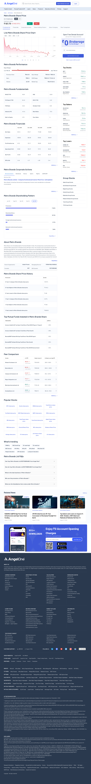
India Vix (70, 668)
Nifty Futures (14, 671)
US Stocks (28, 589)
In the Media (7, 584)
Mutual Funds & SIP (19, 9)
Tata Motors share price (10, 640)
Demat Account (70, 578)
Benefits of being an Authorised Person (34, 616)
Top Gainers (49, 619)
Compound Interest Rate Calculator (54, 589)
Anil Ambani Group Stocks (69, 185)
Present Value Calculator (52, 595)
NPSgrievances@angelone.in (10, 753)
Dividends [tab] (18, 173)
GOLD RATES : (7, 677)
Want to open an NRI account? (73, 59)
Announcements (50, 612)
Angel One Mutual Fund (21, 686)
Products (40, 9)
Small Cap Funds (39, 689)
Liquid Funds (31, 689)
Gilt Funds (56, 689)
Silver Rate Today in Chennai (51, 680)
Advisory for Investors (55, 767)
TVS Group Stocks (67, 205)
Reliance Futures (45, 671)
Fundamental (6, 27)
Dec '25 (21, 201)
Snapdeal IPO (70, 621)
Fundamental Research (10, 616)
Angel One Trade (23, 658)
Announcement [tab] (9, 173)
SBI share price (29, 640)
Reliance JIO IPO (70, 612)
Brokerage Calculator (51, 576)
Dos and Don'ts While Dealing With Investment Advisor (59, 765)
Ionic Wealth (25, 655)
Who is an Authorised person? (32, 614)
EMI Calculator (50, 602)
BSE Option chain (63, 674)
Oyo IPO (69, 614)
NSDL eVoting (80, 767)
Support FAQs (29, 649)
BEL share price (50, 642)
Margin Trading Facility (42, 658)
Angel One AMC (18, 655)
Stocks (27, 576)
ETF (27, 591)
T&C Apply (80, 765)
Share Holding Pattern (40, 27)
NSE (16, 18)
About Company (53, 27)
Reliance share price (71, 635)
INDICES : (6, 668)
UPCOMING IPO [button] (71, 608)
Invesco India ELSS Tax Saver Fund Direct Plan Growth (19, 330)
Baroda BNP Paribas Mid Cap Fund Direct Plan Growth (19, 342)
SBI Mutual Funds (32, 686)
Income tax (69, 595)
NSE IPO (69, 610)
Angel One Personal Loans (33, 767)
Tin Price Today (70, 683)
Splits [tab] (31, 173)
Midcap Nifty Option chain (40, 674)
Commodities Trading (72, 591)
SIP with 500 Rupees (30, 582)
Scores (44, 765)
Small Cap (6, 21)
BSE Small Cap (16, 445)
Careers (6, 589)
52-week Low (49, 618)
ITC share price (70, 639)
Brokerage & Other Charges (11, 578)
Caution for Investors (31, 769)
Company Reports (9, 619)
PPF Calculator (50, 601)
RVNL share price (29, 639)
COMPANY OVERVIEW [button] (10, 575)
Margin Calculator (9, 451)
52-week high (26, 445)
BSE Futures (53, 671)
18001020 (21, 649)
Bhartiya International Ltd (12, 385)
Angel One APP (15, 658)
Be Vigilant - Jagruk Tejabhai (11, 623)
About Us (7, 580)
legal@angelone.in (41, 757)
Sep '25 (15, 201)
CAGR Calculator (50, 584)
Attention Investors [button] (10, 696)
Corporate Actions (26, 27)
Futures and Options (30, 587)
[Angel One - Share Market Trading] (11, 3)
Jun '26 (34, 201)
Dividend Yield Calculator (52, 586)
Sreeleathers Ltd (9, 391)
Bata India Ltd (9, 368)
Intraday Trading (71, 584)
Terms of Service (38, 760)
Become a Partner (50, 9)
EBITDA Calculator (50, 597)
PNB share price (50, 639)
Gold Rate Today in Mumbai (18, 677)
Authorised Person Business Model (33, 621)
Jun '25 (8, 201)
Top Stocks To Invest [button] (11, 633)
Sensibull (13, 661)
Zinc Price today (40, 683)
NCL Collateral (64, 767)
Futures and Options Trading (73, 593)
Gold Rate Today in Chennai (45, 677)
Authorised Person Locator (32, 627)
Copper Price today (17, 683)
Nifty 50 (24, 448)
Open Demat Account (63, 3)
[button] (30, 461)
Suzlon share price (9, 637)
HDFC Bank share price (31, 635)
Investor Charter (44, 767)
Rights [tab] (38, 173)
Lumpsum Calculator (33, 451)
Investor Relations (9, 586)
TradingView (34, 661)
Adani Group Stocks (68, 182)
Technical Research (9, 618)
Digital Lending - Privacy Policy (19, 767)
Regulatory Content (19, 765)
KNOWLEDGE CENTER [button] (72, 575)
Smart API (51, 658)
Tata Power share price (31, 642)
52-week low (36, 445)
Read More (54, 260)
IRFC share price (8, 635)
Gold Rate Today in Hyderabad (60, 677)
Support (65, 9)
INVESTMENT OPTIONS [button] (31, 575)
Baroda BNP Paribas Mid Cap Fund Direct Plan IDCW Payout (20, 336)
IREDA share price (9, 639)
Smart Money (8, 612)
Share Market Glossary (51, 614)
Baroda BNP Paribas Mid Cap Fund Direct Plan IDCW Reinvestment (22, 347)
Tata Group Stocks (68, 202)
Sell (36, 23)
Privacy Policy (30, 760)
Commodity (28, 595)
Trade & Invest (8, 9)
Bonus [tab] (25, 173)
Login (75, 3)
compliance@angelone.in (39, 752)
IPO (68, 587)
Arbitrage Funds (48, 689)
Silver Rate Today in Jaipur (66, 680)
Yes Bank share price (9, 642)
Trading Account (71, 580)
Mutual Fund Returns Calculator (53, 599)
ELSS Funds (23, 689)
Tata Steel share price (51, 635)
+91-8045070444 (27, 755)
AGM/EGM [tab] (44, 173)
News (34, 9)
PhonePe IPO (70, 620)
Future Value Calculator (52, 587)
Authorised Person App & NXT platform (34, 623)
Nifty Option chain (14, 674)
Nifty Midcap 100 (47, 668)
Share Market (70, 586)
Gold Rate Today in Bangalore (76, 677)
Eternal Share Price (51, 640)
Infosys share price (71, 637)
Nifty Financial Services (27, 668)
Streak (24, 661)
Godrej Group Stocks (68, 192)
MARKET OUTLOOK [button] (51, 608)
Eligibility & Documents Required (33, 619)
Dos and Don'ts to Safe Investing (33, 765)
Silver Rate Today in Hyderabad (20, 680)
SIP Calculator (21, 451)
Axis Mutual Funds (42, 686)
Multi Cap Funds (72, 689)
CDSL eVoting (72, 767)
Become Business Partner (31, 610)
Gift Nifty (17, 448)
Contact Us (7, 582)
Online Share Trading (71, 582)
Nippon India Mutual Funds (77, 686)
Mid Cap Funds (63, 689)
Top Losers (49, 621)
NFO (27, 584)
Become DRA (28, 612)
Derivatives (69, 589)
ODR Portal (6, 769)
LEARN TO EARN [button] (9, 608)
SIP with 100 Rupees (30, 580)
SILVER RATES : (7, 680)
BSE (20, 18)
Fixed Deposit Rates (59, 658)
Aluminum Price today (29, 683)
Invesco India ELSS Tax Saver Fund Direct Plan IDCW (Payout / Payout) (23, 325)
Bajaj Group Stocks (68, 189)
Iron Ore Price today (60, 683)
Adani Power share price (52, 637)
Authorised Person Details (31, 625)
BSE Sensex (8, 448)
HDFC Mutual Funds (52, 686)
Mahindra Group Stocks (69, 195)
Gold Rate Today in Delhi (32, 677)
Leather (11, 21)
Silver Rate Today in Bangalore (36, 680)
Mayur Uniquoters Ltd (10, 379)
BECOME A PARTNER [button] (31, 608)
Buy (30, 23)
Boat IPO (69, 616)
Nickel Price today (49, 683)
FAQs (75, 765)
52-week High (49, 616)
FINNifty (7, 445)
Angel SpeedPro (32, 658)
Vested (28, 661)
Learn (28, 9)
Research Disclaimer (9, 765)
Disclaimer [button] (7, 736)
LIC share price (70, 642)
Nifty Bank (32, 448)
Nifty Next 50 (41, 448)
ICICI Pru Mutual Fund (64, 686)
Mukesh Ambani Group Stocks (70, 198)
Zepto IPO (69, 618)
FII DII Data (49, 623)
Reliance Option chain (52, 674)
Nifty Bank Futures (22, 671)
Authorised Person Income (31, 618)
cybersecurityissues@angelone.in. (44, 755)
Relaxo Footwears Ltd (11, 362)
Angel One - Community (10, 621)
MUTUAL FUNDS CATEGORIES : (11, 689)
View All (85, 493)
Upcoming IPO (29, 586)
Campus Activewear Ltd (11, 373)
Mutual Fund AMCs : (9, 686)
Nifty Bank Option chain (26, 674)
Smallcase (19, 661)
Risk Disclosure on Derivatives (17, 769)
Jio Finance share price (72, 640)
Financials (15, 27)
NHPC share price (29, 637)
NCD (27, 597)
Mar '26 (27, 201)
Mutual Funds (28, 578)
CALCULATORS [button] (50, 575)
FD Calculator (49, 591)
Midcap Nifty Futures (34, 671)
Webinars (7, 587)
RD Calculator (49, 593)
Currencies (28, 593)
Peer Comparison (65, 27)
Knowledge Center (9, 610)
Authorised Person (71, 597)
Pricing (59, 9)
